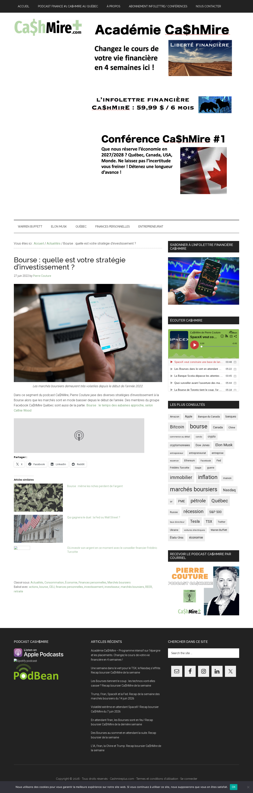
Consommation (54, 582)
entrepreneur (176, 453)
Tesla (195, 521)
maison (227, 478)
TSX (209, 521)
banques (231, 416)
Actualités (37, 582)
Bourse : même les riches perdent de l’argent (95, 486)
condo (199, 436)
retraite (18, 591)
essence (174, 460)
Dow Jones (203, 445)
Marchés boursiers (119, 582)
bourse (43, 586)
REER (148, 586)
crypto (212, 436)
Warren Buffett (219, 529)
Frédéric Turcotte (179, 467)
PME (181, 501)
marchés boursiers (132, 586)
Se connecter (188, 778)
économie (196, 537)
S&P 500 (215, 512)
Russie (174, 512)
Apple (188, 416)
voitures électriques (194, 530)
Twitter (221, 522)
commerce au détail (180, 436)
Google (198, 468)
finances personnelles (69, 586)
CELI (52, 586)
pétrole (198, 501)
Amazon (174, 416)
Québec (219, 501)
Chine (231, 427)
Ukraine (174, 530)
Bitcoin (177, 426)
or (171, 501)
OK (234, 786)
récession (193, 511)
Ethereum (189, 460)
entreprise (217, 453)
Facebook (206, 460)
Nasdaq (229, 490)
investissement (93, 586)
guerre (210, 467)
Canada (218, 427)
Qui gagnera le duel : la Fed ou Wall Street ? (93, 517)
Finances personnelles (92, 582)
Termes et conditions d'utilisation (157, 778)
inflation (207, 477)
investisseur (112, 586)
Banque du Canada (209, 416)
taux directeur (177, 522)
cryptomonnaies (180, 445)
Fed (219, 460)
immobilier (181, 477)
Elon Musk (223, 445)
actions (33, 586)
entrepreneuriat (197, 453)
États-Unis (176, 537)
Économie (71, 582)
